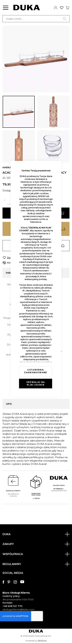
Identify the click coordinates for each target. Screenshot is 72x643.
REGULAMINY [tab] (12, 564)
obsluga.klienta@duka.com (18, 609)
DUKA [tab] (7, 534)
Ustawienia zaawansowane (35, 371)
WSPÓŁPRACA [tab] (13, 554)
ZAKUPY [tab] (8, 544)
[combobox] (36, 18)
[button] (19, 112)
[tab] (36, 589)
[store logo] (27, 7)
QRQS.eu (42, 640)
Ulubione (61, 7)
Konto (55, 7)
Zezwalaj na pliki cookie (35, 383)
